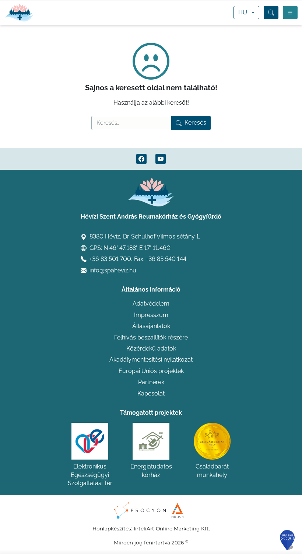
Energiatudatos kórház (151, 470)
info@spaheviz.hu (112, 270)
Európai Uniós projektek (151, 370)
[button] (271, 12)
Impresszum (151, 314)
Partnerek (151, 382)
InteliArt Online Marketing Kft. (172, 529)
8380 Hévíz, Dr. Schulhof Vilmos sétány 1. (144, 236)
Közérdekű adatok (151, 348)
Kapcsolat (151, 393)
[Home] (19, 12)
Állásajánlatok (151, 326)
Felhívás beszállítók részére (151, 337)
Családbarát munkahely (212, 470)
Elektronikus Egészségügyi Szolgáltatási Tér (90, 475)
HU (242, 12)
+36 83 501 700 (110, 258)
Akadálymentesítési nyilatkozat (151, 359)
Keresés (195, 122)
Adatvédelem (151, 303)
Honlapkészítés (111, 529)
